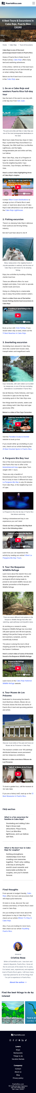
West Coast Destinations (18, 200)
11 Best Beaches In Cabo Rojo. (14, 333)
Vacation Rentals (18, 1059)
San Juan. (21, 101)
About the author (17, 982)
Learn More (6, 1021)
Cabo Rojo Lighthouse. (14, 210)
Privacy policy (18, 1078)
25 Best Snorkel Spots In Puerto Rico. (17, 449)
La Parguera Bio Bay (11, 482)
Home (5, 45)
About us (18, 1072)
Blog (18, 1075)
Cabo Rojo (13, 45)
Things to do (18, 1056)
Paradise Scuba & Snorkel (19, 437)
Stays (18, 1050)
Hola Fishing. (21, 328)
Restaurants (18, 1053)
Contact (18, 1069)
